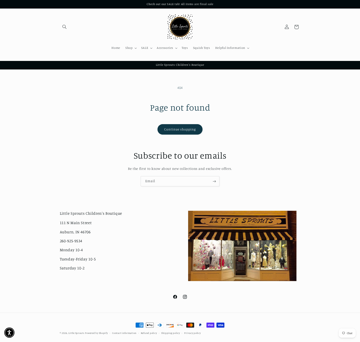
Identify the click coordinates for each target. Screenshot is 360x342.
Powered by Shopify (96, 333)
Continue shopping (180, 129)
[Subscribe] (214, 181)
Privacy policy (192, 333)
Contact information (124, 333)
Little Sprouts (76, 333)
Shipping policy (170, 333)
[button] (64, 27)
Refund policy (149, 333)
